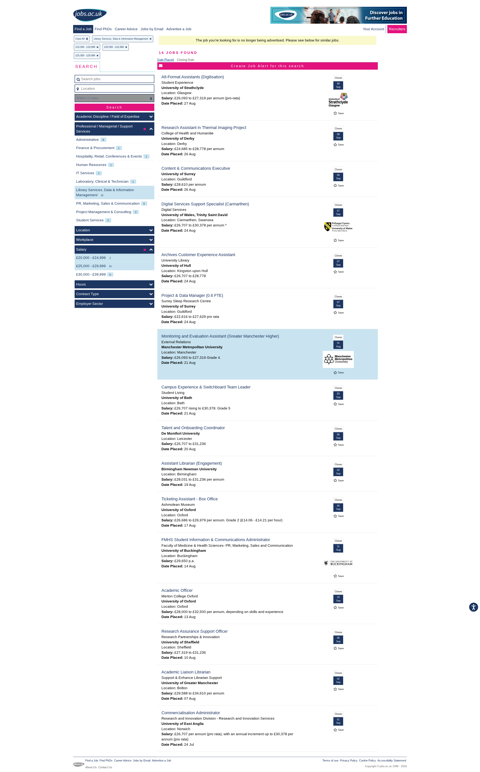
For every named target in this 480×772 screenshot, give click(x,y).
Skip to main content (18, 4)
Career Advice (126, 29)
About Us (91, 767)
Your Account (373, 29)
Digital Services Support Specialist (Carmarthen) (205, 204)
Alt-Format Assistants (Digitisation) (192, 77)
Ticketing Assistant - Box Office (189, 499)
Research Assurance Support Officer (194, 631)
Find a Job (83, 29)
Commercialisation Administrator (190, 712)
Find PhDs (103, 29)
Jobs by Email (152, 29)
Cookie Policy (367, 760)
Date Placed (165, 59)
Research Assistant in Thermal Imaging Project (203, 127)
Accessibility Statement (391, 760)
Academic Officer (177, 590)
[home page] (90, 15)
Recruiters (397, 29)
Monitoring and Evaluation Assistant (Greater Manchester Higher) (220, 336)
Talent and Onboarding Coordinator (193, 427)
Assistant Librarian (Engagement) (191, 463)
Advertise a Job (178, 29)
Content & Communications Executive (195, 168)
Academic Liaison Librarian (185, 672)
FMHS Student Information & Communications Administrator (215, 539)
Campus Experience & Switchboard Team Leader (205, 387)
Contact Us (105, 767)
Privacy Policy (349, 760)
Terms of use (330, 760)
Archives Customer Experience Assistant (198, 254)
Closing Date (185, 59)
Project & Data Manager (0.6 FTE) (192, 295)
